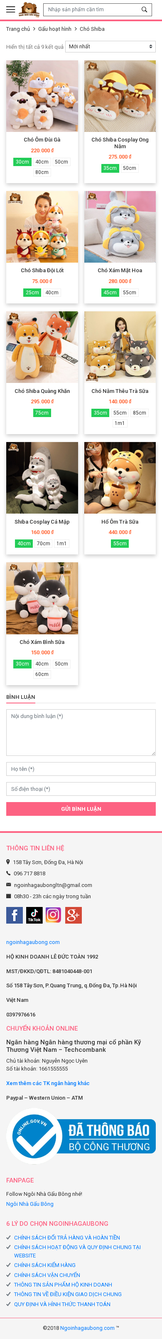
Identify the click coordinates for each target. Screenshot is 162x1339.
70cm (43, 544)
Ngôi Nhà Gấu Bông (30, 1204)
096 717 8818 (29, 873)
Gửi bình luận (81, 809)
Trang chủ (18, 29)
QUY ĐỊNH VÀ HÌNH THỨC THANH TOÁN (62, 1304)
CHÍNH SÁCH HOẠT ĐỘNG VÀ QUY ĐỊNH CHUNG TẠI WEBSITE (77, 1251)
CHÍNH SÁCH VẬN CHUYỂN (47, 1275)
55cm (129, 293)
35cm (110, 168)
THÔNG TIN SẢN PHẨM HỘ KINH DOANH (63, 1285)
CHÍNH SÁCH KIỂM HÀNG (45, 1265)
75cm (42, 413)
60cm (42, 674)
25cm (32, 293)
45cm (110, 293)
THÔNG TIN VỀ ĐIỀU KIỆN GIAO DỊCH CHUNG (68, 1294)
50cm (61, 162)
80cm (42, 172)
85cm (139, 413)
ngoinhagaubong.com (33, 942)
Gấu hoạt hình (54, 29)
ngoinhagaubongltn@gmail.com (53, 885)
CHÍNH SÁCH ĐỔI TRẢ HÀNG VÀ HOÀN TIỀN (67, 1238)
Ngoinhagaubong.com (87, 1328)
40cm (42, 162)
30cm (22, 162)
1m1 (120, 423)
